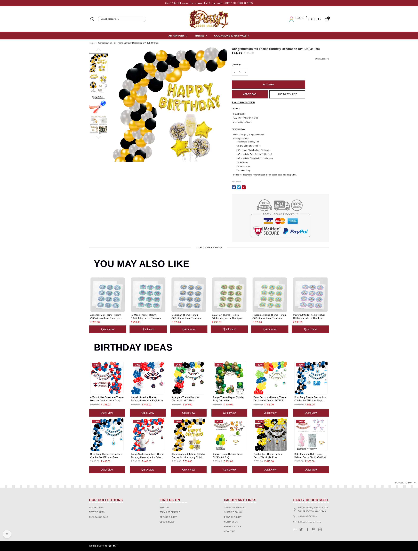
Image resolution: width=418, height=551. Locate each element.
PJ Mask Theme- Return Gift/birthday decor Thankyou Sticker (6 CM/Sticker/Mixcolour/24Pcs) (146, 317)
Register (315, 19)
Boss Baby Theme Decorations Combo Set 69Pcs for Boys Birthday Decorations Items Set (106, 456)
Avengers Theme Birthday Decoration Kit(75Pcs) (185, 399)
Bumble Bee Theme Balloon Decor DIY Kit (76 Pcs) (268, 456)
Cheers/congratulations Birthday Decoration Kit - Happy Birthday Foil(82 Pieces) (188, 456)
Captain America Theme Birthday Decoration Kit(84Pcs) (147, 399)
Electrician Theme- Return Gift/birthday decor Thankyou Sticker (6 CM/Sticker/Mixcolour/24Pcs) (186, 317)
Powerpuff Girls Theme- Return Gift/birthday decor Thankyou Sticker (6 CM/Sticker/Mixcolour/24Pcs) (309, 317)
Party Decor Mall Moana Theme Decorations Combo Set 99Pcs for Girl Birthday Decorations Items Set (270, 399)
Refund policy (168, 517)
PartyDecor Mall (108, 546)
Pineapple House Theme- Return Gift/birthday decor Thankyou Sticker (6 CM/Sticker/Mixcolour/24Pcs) (269, 317)
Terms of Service (170, 512)
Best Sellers (97, 512)
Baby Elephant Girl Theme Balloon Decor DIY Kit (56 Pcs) (310, 456)
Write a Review (322, 59)
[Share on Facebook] (234, 187)
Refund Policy (232, 526)
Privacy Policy (233, 517)
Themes (200, 35)
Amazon (164, 507)
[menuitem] (178, 35)
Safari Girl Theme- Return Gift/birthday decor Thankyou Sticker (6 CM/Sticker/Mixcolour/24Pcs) (227, 317)
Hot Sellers (96, 507)
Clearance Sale (98, 517)
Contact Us (231, 522)
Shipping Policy (233, 512)
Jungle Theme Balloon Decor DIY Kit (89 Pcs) (228, 456)
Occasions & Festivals (230, 35)
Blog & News (167, 522)
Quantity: (236, 64)
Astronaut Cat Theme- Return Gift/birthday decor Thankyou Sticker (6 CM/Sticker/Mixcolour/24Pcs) (105, 317)
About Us (229, 531)
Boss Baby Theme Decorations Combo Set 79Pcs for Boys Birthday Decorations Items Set (310, 399)
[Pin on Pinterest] (244, 187)
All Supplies (177, 35)
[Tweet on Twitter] (239, 187)
